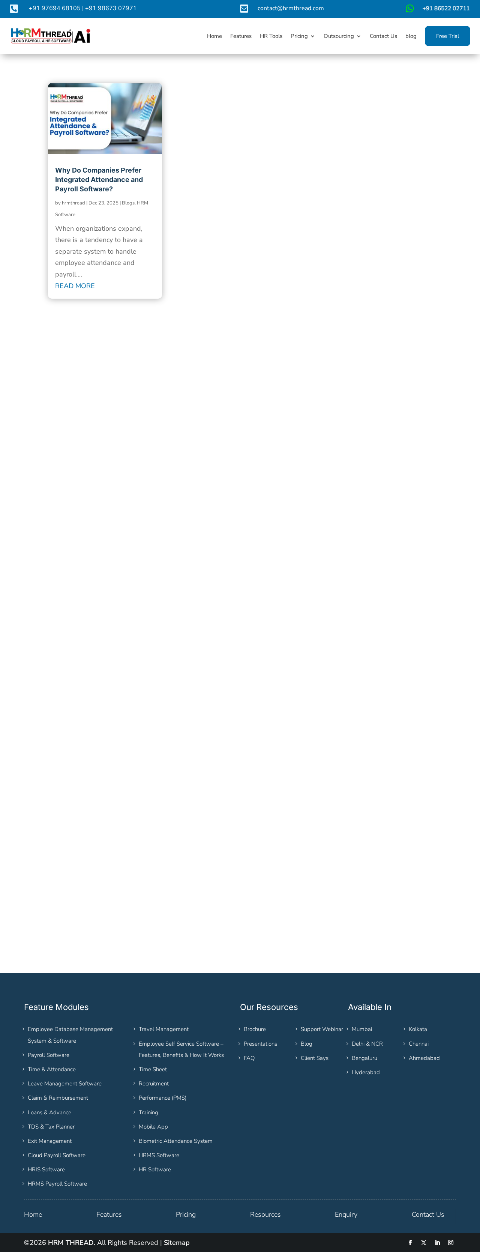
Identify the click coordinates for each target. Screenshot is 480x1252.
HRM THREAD (71, 1242)
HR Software (155, 1169)
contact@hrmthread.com (291, 8)
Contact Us (428, 1214)
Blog (306, 1044)
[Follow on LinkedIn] (437, 1242)
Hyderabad (366, 1072)
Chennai (419, 1044)
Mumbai (362, 1029)
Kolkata (418, 1029)
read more (75, 285)
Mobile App (153, 1126)
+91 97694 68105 (55, 8)
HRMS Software (159, 1155)
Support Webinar (322, 1029)
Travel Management (164, 1029)
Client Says (314, 1058)
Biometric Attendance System (176, 1141)
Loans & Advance (49, 1112)
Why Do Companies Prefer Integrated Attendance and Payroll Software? (99, 179)
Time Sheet (153, 1069)
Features (109, 1214)
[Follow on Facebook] (410, 1242)
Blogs (128, 203)
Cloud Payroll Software (57, 1155)
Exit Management (50, 1141)
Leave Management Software (65, 1083)
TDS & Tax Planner (51, 1126)
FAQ (249, 1058)
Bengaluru (364, 1058)
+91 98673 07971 (111, 8)
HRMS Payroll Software (57, 1183)
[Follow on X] (423, 1242)
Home (33, 1214)
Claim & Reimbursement (58, 1098)
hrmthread (73, 203)
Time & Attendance (52, 1069)
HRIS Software (46, 1169)
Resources (265, 1214)
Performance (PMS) (162, 1098)
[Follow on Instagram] (451, 1242)
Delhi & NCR (367, 1044)
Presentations (260, 1044)
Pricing (186, 1214)
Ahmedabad (424, 1058)
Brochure (255, 1029)
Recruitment (154, 1083)
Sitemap (177, 1242)
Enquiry (346, 1214)
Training (148, 1112)
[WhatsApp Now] (437, 11)
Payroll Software (48, 1055)
